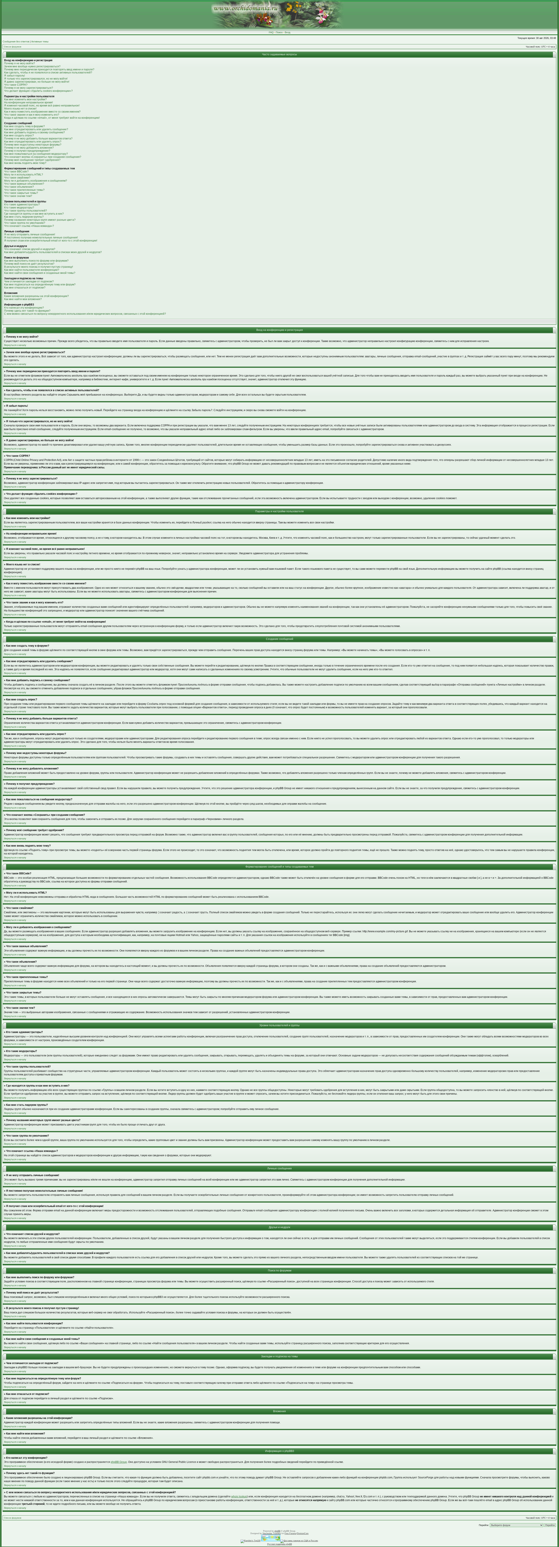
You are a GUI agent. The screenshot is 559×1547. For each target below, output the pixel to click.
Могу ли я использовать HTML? (23, 174)
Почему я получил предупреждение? (27, 150)
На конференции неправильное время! (28, 102)
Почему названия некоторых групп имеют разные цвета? (40, 219)
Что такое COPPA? (16, 84)
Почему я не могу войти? (19, 63)
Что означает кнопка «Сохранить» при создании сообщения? (42, 156)
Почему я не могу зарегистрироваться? (28, 87)
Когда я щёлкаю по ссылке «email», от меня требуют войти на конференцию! (52, 117)
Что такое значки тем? (18, 196)
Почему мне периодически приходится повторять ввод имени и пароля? (49, 69)
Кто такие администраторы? (22, 204)
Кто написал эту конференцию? (24, 307)
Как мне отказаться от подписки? (24, 287)
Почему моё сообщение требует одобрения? (32, 159)
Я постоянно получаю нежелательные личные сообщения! (41, 237)
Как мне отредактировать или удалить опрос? (32, 141)
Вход (287, 32)
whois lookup (239, 1496)
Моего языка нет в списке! (20, 108)
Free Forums (290, 1533)
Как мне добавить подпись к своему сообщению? (34, 132)
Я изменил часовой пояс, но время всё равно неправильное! (41, 105)
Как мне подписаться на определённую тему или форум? (40, 284)
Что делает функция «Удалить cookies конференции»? (38, 90)
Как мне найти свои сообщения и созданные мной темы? (39, 272)
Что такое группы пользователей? (25, 210)
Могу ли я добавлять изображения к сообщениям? (35, 180)
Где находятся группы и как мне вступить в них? (34, 213)
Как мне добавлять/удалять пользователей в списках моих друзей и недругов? (53, 252)
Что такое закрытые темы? (21, 192)
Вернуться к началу (15, 345)
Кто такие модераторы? (19, 207)
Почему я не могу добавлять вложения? (29, 147)
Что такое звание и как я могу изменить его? (31, 114)
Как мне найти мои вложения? (23, 299)
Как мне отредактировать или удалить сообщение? (36, 129)
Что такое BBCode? (16, 171)
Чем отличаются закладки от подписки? (29, 281)
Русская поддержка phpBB (279, 1544)
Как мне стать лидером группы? (24, 216)
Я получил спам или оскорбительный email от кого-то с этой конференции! (50, 240)
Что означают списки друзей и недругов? (29, 249)
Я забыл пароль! (14, 75)
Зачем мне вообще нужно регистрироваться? (32, 66)
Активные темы (39, 41)
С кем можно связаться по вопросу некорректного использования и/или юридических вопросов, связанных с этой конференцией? (85, 313)
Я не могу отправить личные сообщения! (29, 234)
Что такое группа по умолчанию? (24, 222)
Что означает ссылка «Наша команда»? (29, 225)
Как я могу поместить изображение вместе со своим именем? (42, 111)
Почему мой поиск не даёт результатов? (29, 263)
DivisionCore (303, 1533)
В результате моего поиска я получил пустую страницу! (38, 266)
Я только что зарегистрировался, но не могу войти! (35, 78)
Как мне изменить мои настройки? (25, 99)
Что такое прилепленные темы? (24, 189)
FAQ (271, 32)
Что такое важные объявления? (24, 183)
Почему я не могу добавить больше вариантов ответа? (38, 138)
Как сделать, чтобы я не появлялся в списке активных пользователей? (48, 72)
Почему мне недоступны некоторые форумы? (32, 144)
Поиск (279, 32)
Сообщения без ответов (16, 41)
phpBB (277, 1531)
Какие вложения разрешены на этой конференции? (36, 296)
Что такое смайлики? (17, 177)
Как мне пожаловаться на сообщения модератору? (36, 153)
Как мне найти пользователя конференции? (31, 269)
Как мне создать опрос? (19, 135)
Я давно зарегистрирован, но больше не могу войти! (36, 81)
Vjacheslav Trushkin (271, 1533)
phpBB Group (119, 1462)
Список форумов (12, 46)
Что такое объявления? (19, 186)
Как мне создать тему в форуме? (24, 126)
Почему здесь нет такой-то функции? (27, 310)
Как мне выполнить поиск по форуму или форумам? (36, 260)
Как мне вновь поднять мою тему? (25, 163)
